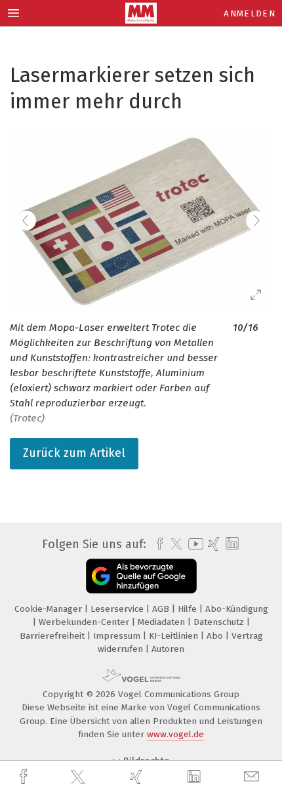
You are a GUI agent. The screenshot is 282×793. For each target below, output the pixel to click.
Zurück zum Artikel (74, 453)
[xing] (138, 777)
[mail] (253, 777)
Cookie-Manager (49, 608)
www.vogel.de (175, 734)
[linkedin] (195, 777)
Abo (216, 635)
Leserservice (118, 608)
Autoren (167, 648)
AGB (162, 608)
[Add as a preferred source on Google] (141, 576)
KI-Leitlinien (175, 635)
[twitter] (79, 777)
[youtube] (193, 544)
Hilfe (188, 608)
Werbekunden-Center (85, 622)
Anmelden (249, 13)
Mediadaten (163, 622)
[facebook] (25, 777)
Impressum (118, 635)
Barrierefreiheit (53, 635)
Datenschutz (220, 622)
